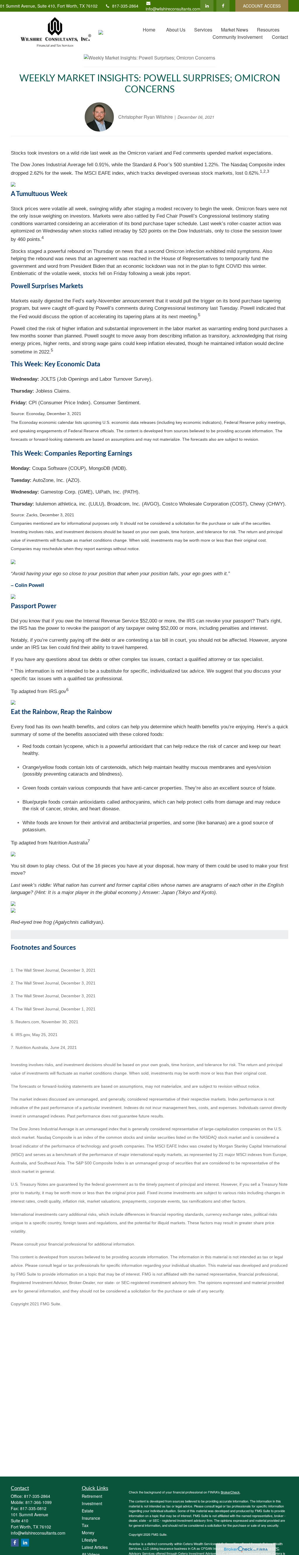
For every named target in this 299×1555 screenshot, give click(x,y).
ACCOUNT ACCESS (262, 6)
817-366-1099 (38, 1502)
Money (88, 1532)
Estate (87, 1511)
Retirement (92, 1496)
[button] (148, 29)
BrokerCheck (230, 1492)
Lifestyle (89, 1540)
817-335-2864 (125, 6)
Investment (92, 1503)
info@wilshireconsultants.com (173, 9)
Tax (85, 1525)
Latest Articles (95, 1547)
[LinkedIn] (206, 6)
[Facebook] (223, 6)
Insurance (91, 1518)
